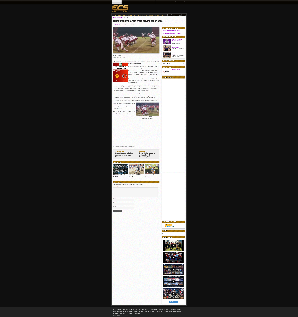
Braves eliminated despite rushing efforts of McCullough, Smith (147, 155)
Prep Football (116, 2)
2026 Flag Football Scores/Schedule (176, 47)
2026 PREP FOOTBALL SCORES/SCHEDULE (177, 40)
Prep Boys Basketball (164, 309)
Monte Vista (131, 146)
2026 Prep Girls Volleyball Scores (177, 53)
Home (114, 17)
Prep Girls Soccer (127, 311)
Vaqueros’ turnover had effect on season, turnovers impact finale (124, 155)
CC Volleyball (137, 313)
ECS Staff (117, 24)
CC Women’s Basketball (119, 313)
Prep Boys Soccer (117, 311)
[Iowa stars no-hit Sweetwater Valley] (152, 173)
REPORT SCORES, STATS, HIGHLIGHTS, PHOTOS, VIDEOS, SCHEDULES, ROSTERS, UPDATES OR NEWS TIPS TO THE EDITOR (172, 32)
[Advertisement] (158, 8)
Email (114, 202)
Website (114, 206)
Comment (115, 186)
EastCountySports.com (121, 146)
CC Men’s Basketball (176, 311)
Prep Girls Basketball (176, 309)
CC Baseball (167, 311)
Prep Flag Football (136, 2)
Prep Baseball (145, 309)
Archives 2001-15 (117, 309)
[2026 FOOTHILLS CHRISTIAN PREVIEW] (136, 173)
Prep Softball (153, 309)
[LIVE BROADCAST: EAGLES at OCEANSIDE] (120, 173)
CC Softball (129, 313)
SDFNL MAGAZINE (176, 69)
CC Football (126, 2)
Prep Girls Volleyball (149, 2)
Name (114, 198)
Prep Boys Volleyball (138, 311)
